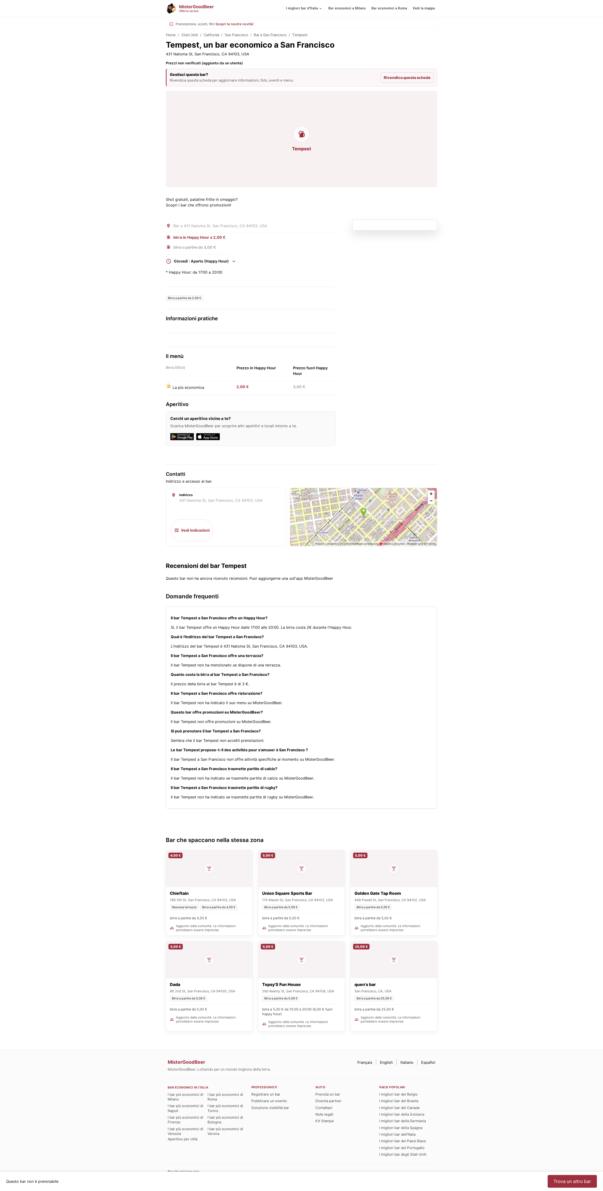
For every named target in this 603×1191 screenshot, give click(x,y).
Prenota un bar (327, 1094)
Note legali (324, 1114)
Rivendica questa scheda (407, 77)
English (386, 1062)
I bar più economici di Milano (185, 1096)
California (212, 35)
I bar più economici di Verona (225, 1131)
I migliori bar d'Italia (302, 8)
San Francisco (236, 35)
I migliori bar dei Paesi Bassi (402, 1141)
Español (428, 1062)
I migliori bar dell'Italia (397, 1134)
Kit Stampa (324, 1121)
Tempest (300, 35)
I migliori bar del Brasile (399, 1101)
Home (171, 35)
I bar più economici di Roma (225, 1096)
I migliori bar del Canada (399, 1107)
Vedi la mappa (424, 8)
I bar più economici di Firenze (185, 1119)
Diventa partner (328, 1101)
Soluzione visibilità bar (270, 1107)
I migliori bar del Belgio (398, 1094)
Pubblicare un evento (269, 1101)
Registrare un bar (265, 1094)
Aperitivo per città (182, 1139)
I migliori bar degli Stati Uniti (402, 1154)
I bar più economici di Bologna (225, 1119)
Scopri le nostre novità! (234, 24)
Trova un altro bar (572, 1181)
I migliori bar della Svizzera (401, 1114)
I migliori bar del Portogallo (401, 1148)
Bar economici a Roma (389, 8)
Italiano (406, 1062)
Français (364, 1062)
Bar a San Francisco (270, 35)
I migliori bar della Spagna (400, 1127)
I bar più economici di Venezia (185, 1131)
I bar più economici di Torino (225, 1108)
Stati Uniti (189, 35)
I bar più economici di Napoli (185, 1108)
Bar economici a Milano (347, 8)
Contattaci (323, 1107)
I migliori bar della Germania (402, 1121)
